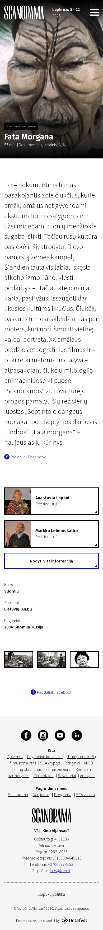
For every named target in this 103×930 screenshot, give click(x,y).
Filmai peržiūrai (58, 769)
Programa (62, 794)
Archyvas (87, 775)
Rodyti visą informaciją (51, 560)
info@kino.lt (60, 870)
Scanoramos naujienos (21, 126)
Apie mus (15, 756)
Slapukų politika (51, 894)
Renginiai (72, 762)
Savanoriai (67, 775)
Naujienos (41, 794)
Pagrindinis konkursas (45, 756)
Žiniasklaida (44, 775)
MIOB (88, 762)
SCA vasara (85, 794)
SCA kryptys (50, 762)
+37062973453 (60, 864)
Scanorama (18, 794)
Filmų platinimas (27, 769)
